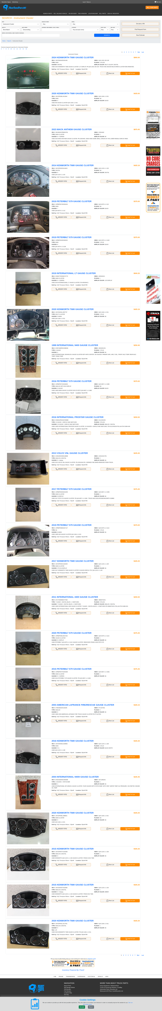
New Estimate (140, 35)
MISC (106, 976)
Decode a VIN (140, 23)
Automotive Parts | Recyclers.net (108, 989)
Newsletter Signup (6, 2)
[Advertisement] (153, 80)
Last (143, 52)
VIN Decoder (67, 989)
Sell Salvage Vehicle (69, 987)
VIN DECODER (73, 13)
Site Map (66, 994)
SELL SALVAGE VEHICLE (60, 13)
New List (111, 73)
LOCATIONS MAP (93, 13)
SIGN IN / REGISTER (113, 13)
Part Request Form (140, 29)
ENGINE (61, 976)
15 (26, 49)
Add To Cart (131, 73)
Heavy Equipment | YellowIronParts (109, 985)
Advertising (15, 2)
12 (17, 49)
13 (20, 49)
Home (4, 41)
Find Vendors (67, 991)
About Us (66, 996)
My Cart (159, 2)
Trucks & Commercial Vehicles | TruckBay (111, 987)
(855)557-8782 (62, 73)
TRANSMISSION (70, 976)
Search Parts (67, 985)
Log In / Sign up (86, 2)
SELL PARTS (102, 13)
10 (11, 49)
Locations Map (68, 992)
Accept (82, 1007)
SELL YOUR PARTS (152, 7)
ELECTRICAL (91, 976)
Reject (91, 1007)
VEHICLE (100, 976)
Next (139, 52)
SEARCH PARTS (47, 13)
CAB (55, 976)
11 (14, 49)
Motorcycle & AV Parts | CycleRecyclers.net (111, 991)
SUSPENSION (81, 976)
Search (9, 41)
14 (23, 49)
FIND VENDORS (82, 13)
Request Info (82, 73)
